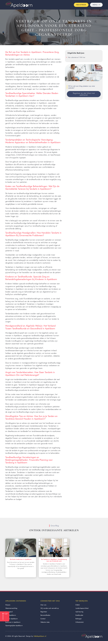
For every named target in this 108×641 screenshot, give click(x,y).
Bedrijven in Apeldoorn (12, 622)
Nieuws (7, 605)
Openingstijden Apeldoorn (14, 625)
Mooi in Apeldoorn (11, 619)
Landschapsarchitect (82, 608)
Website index (45, 622)
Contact (42, 619)
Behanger (79, 619)
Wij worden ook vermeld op (49, 608)
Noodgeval (9, 612)
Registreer (43, 612)
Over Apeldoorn (10, 615)
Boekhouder (79, 615)
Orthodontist (79, 622)
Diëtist (78, 605)
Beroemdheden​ (45, 615)
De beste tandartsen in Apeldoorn (20, 559)
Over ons (43, 605)
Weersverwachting (11, 608)
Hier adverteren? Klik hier (76, 57)
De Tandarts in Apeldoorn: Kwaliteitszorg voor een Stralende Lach (54, 560)
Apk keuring (79, 612)
